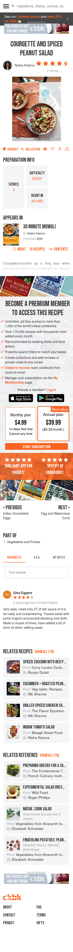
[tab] (14, 557)
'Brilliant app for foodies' (18, 469)
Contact (9, 915)
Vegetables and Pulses (23, 541)
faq (38, 907)
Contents (61, 249)
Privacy (8, 922)
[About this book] (11, 225)
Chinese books (28, 16)
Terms (41, 915)
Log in (51, 389)
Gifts (40, 922)
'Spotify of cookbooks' (55, 469)
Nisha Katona (24, 65)
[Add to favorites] (52, 149)
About (21, 249)
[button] (13, 6)
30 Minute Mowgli (39, 226)
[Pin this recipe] (59, 149)
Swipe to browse (17, 367)
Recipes (39, 249)
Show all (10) (44, 651)
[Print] (45, 149)
